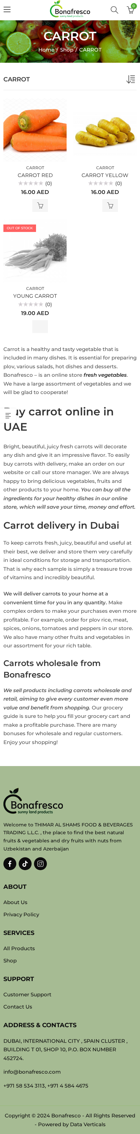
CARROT (35, 167)
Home (46, 49)
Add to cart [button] (40, 205)
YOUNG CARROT (35, 296)
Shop (66, 49)
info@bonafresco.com (32, 1072)
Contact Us (17, 1006)
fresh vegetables (105, 375)
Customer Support (27, 994)
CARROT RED (35, 175)
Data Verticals (88, 1124)
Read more (40, 326)
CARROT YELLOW (105, 175)
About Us (15, 902)
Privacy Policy (21, 914)
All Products (19, 948)
